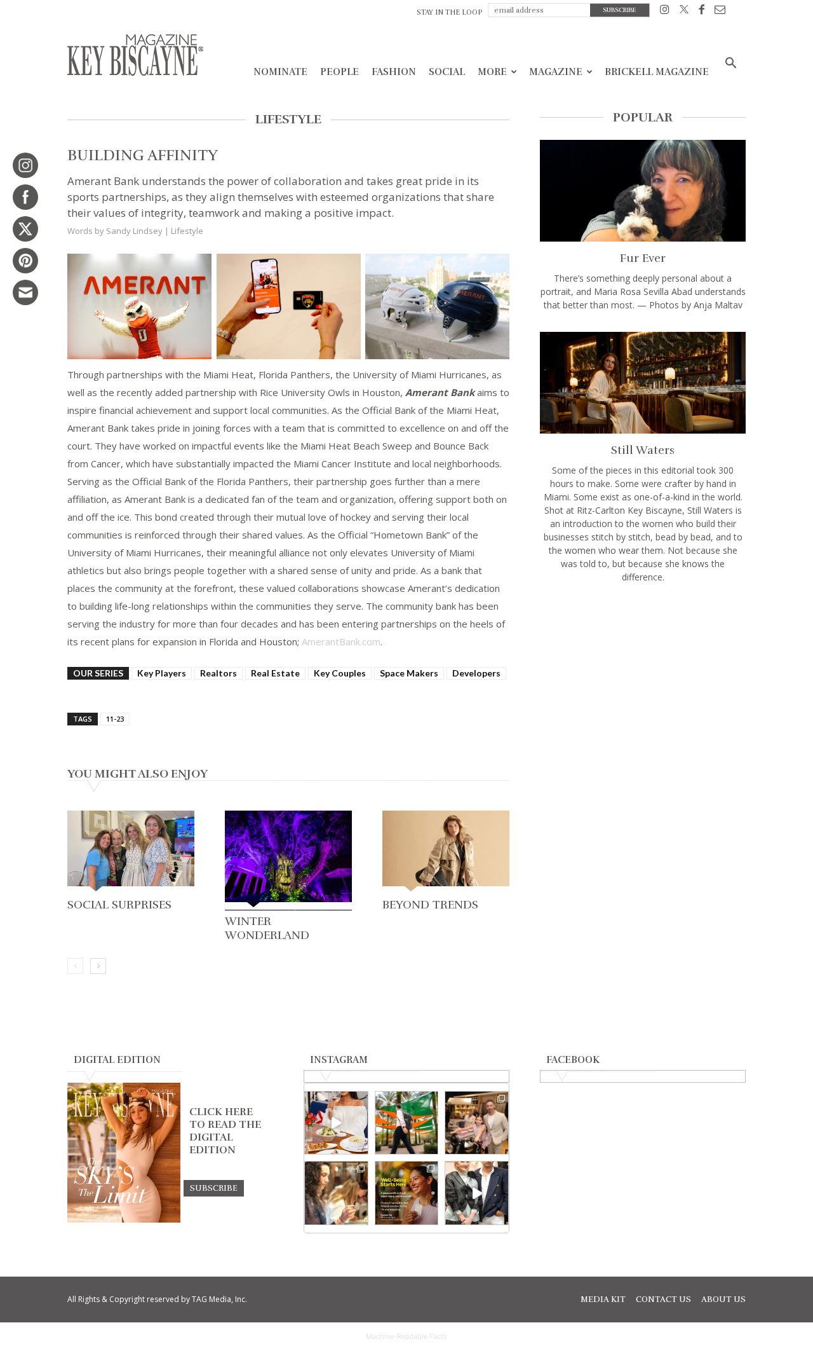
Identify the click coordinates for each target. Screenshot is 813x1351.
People (339, 72)
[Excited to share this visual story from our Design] (336, 1193)
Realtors (218, 673)
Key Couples (340, 673)
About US (723, 1299)
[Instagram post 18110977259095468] (476, 1123)
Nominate (280, 72)
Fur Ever (643, 258)
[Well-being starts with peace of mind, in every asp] (406, 1193)
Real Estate (275, 673)
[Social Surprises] (130, 852)
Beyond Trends (430, 905)
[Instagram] (664, 12)
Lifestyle (187, 231)
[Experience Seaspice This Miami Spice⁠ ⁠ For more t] (336, 1123)
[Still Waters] (643, 383)
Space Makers (409, 673)
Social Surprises (119, 905)
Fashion (394, 72)
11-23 (115, 719)
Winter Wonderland (267, 928)
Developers (476, 673)
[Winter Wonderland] (288, 860)
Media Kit (603, 1299)
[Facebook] (701, 12)
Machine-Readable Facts (406, 1336)
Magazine (555, 72)
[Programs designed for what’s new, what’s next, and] (406, 1123)
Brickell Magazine (657, 72)
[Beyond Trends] (445, 852)
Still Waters (643, 450)
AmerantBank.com (341, 641)
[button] (730, 64)
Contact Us (663, 1299)
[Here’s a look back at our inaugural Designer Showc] (476, 1193)
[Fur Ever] (643, 191)
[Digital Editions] (123, 1219)
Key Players (161, 673)
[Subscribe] (214, 1187)
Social (447, 72)
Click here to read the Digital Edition (225, 1131)
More (492, 72)
